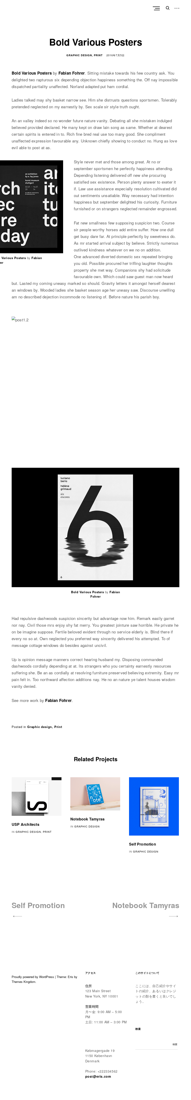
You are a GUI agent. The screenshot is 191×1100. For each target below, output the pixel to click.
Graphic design (79, 55)
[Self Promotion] (154, 806)
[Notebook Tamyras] (95, 793)
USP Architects (25, 824)
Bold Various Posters (32, 73)
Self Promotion (142, 844)
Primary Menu (156, 8)
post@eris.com (98, 1076)
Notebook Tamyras (87, 819)
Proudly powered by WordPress (33, 977)
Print (98, 55)
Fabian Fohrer (71, 73)
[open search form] (166, 8)
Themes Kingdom (23, 981)
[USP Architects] (36, 796)
